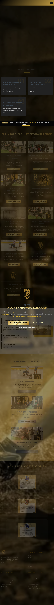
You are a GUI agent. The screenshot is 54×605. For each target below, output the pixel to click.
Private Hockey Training (27, 327)
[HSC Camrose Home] (27, 294)
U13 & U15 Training (38, 322)
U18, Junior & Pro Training (18, 322)
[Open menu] (51, 2)
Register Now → (26, 124)
